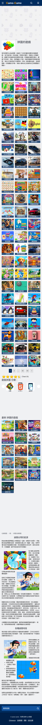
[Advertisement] (20, 23)
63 (27, 371)
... (18, 371)
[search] (38, 708)
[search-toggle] (31, 3)
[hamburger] (3, 3)
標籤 (25, 720)
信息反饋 (30, 720)
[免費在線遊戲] (14, 3)
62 (23, 371)
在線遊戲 (19, 720)
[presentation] (3, 386)
